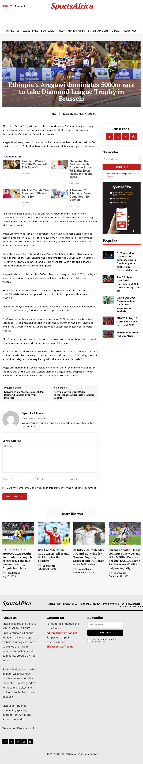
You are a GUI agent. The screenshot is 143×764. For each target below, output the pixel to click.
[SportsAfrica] (10, 419)
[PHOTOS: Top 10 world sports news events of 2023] (108, 321)
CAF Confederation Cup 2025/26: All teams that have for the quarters (53, 555)
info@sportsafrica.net (60, 646)
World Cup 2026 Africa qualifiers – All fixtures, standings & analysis (127, 304)
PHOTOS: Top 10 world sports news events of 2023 (128, 322)
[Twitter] (117, 136)
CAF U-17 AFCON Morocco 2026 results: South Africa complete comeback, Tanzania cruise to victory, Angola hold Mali (17, 559)
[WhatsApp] (133, 136)
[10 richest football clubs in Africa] (108, 334)
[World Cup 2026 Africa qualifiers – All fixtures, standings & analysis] (108, 300)
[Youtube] (30, 741)
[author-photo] (4, 573)
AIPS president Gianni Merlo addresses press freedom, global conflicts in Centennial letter (127, 261)
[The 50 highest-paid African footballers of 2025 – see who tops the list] (108, 279)
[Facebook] (109, 136)
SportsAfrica (33, 413)
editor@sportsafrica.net (62, 633)
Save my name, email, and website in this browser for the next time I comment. (52, 488)
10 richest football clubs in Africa (127, 334)
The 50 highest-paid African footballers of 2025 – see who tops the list (128, 283)
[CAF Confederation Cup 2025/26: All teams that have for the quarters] (54, 533)
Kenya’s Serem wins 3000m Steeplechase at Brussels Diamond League (74, 394)
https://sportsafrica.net (34, 418)
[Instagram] (11, 741)
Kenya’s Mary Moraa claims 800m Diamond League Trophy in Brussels (24, 394)
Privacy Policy (98, 642)
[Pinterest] (125, 136)
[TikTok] (17, 741)
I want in (120, 167)
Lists (71, 77)
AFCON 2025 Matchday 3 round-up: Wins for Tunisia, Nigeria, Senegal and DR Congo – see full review (88, 557)
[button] (21, 6)
